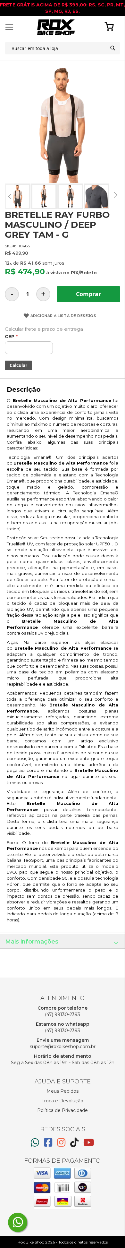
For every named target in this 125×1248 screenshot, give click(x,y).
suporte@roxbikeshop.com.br (63, 1046)
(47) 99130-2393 (62, 1014)
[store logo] (56, 27)
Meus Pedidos (62, 1091)
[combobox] (62, 48)
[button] (9, 196)
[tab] (62, 942)
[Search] (112, 48)
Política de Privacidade (62, 1110)
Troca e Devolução (62, 1101)
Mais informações (31, 941)
